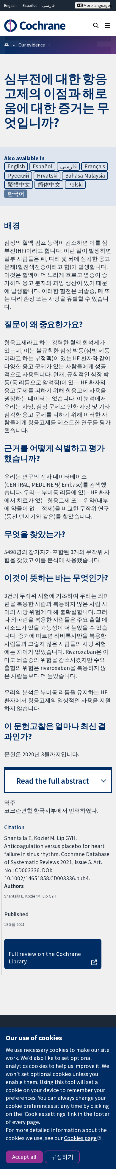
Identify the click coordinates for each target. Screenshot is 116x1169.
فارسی (48, 5)
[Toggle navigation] (107, 25)
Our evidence (31, 45)
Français (94, 166)
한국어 (15, 193)
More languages (96, 5)
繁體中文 (18, 184)
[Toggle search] (96, 25)
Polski (75, 184)
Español (30, 5)
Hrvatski (47, 175)
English (10, 5)
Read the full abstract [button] (52, 781)
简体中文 (49, 184)
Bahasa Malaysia (85, 175)
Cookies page (80, 1138)
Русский (18, 175)
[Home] (34, 25)
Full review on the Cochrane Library (45, 957)
